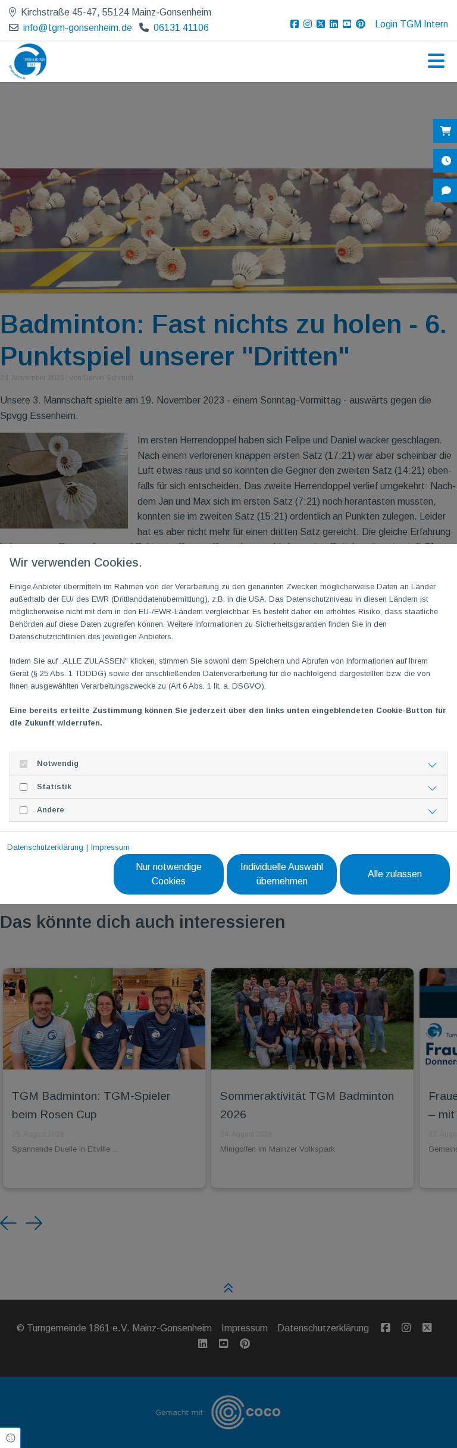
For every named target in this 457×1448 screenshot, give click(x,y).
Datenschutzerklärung (45, 847)
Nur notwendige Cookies (169, 874)
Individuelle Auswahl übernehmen (281, 874)
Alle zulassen (395, 874)
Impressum (110, 847)
